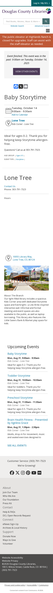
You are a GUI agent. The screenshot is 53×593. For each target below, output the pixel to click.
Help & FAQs (9, 511)
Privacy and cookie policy (15, 585)
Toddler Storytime (18, 375)
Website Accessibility (12, 557)
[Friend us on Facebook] (12, 473)
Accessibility (32, 585)
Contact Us (9, 186)
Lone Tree (18, 120)
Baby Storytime (17, 353)
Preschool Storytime (20, 398)
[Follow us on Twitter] (17, 473)
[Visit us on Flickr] (39, 473)
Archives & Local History (15, 527)
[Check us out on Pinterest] (28, 473)
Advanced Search (42, 26)
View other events (26, 71)
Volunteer (8, 543)
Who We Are (9, 495)
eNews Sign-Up (10, 524)
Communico (44, 585)
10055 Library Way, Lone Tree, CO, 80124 (24, 258)
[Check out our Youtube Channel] (33, 473)
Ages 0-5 (19, 155)
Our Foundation (11, 499)
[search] (46, 21)
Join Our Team (10, 492)
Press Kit (7, 503)
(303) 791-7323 (37, 461)
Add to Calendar (20, 114)
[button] (48, 30)
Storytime (20, 159)
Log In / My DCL (41, 3)
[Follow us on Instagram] (23, 473)
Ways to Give (9, 540)
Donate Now (9, 536)
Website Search (17, 26)
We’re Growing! (26, 465)
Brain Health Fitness (27, 421)
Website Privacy (10, 560)
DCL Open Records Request (17, 515)
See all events (16, 445)
